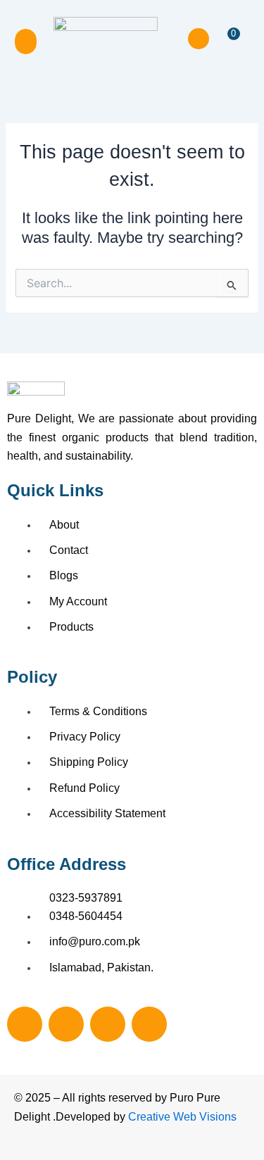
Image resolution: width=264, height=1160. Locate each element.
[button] (25, 41)
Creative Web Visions (182, 1117)
